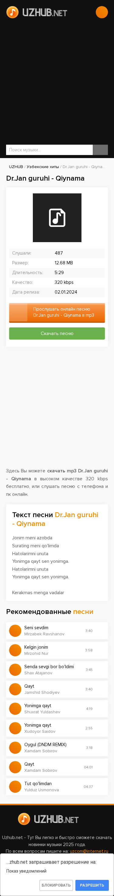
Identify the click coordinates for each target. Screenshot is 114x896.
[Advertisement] (57, 81)
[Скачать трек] (100, 630)
